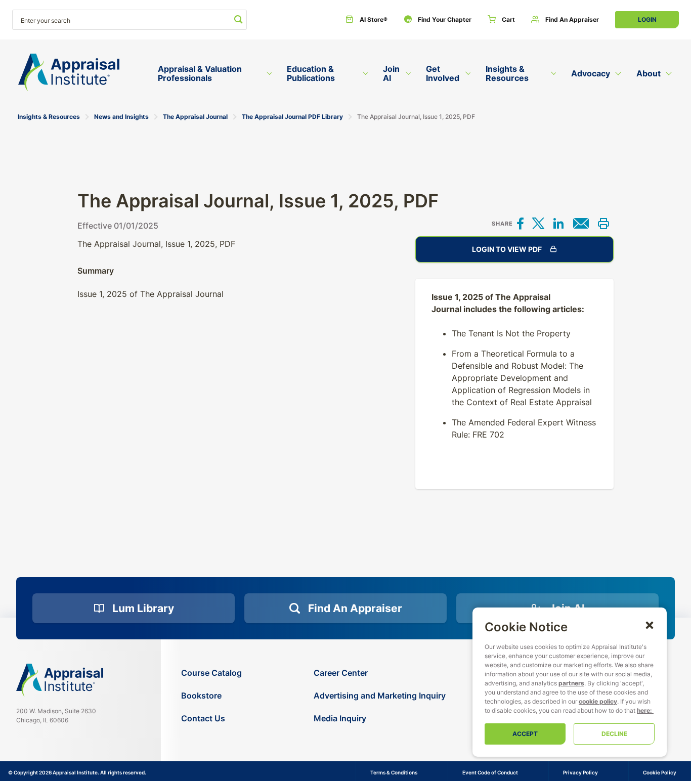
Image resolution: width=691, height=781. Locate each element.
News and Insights (121, 116)
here (643, 710)
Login (647, 19)
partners (571, 683)
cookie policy (598, 701)
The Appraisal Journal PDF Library (292, 116)
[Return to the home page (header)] (68, 73)
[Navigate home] (59, 680)
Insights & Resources (49, 116)
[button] (649, 625)
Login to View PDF (507, 249)
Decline (614, 733)
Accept (525, 733)
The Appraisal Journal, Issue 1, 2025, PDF (416, 116)
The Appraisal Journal (195, 116)
